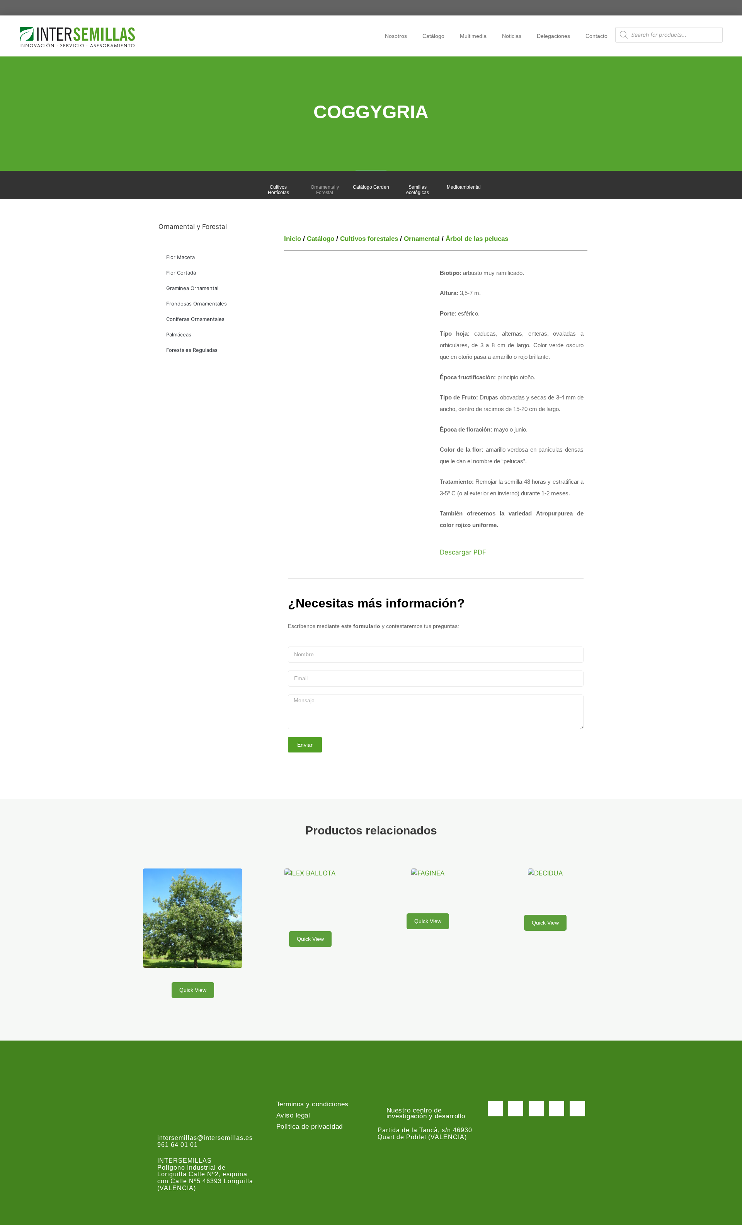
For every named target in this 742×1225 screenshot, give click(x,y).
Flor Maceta (180, 257)
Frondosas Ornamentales (196, 303)
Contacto (596, 36)
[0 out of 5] (192, 922)
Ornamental (422, 238)
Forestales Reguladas (192, 350)
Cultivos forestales (369, 238)
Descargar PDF (463, 552)
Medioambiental (464, 187)
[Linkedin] (577, 1108)
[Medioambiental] (464, 180)
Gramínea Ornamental (192, 288)
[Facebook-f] (495, 1108)
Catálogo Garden (371, 187)
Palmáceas (178, 334)
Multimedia (473, 36)
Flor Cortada (181, 273)
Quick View (192, 990)
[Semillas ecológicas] (417, 180)
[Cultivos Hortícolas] (278, 180)
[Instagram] (536, 1108)
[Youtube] (556, 1108)
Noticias (511, 36)
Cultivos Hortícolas (278, 189)
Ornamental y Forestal (325, 189)
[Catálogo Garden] (371, 180)
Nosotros (396, 36)
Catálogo (433, 36)
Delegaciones (553, 36)
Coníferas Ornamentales (195, 319)
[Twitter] (515, 1108)
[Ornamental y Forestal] (324, 180)
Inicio (292, 238)
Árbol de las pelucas (477, 238)
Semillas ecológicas (417, 189)
